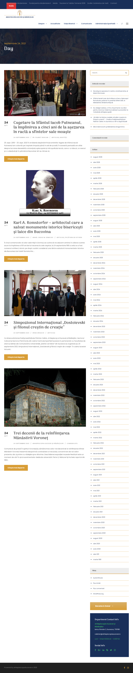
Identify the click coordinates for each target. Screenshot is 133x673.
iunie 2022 (96, 422)
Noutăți (63, 137)
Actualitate (55, 23)
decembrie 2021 (99, 454)
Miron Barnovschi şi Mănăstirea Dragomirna (108, 127)
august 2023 (97, 348)
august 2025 (97, 221)
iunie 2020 (97, 549)
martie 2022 (97, 438)
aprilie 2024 (97, 305)
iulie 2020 (96, 544)
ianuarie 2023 (98, 385)
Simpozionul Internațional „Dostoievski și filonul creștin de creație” (49, 325)
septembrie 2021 (99, 469)
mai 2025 (96, 236)
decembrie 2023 (99, 326)
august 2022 (97, 411)
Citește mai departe (16, 159)
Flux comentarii (98, 588)
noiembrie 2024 (99, 268)
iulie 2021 (96, 480)
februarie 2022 (98, 443)
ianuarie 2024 (98, 321)
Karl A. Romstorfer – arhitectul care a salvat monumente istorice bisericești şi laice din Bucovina (48, 227)
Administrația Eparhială (105, 23)
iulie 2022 (96, 416)
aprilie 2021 (97, 496)
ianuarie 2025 (98, 258)
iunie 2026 (97, 168)
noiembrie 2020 (99, 522)
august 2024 (97, 284)
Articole (55, 137)
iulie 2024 (96, 289)
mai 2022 (96, 427)
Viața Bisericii (69, 23)
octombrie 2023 (99, 337)
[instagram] (115, 650)
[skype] (107, 650)
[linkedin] (103, 650)
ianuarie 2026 (98, 194)
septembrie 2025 (99, 215)
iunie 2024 (97, 295)
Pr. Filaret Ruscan (40, 137)
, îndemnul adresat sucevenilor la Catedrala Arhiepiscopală (110, 110)
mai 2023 (96, 364)
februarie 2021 (98, 507)
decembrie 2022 (99, 390)
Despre (41, 23)
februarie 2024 (98, 316)
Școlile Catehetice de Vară (97, 3)
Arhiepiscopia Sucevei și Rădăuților (48, 443)
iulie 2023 (96, 353)
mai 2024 (96, 300)
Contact (113, 3)
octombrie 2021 (98, 464)
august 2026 (97, 157)
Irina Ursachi (38, 333)
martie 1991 (97, 559)
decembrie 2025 (99, 199)
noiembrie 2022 (98, 395)
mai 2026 (96, 173)
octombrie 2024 (99, 273)
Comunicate (86, 23)
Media (55, 3)
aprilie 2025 (97, 242)
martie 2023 (97, 374)
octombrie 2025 (99, 210)
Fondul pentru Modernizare (17, 3)
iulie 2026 (96, 162)
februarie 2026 (98, 189)
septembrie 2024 (99, 279)
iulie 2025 (96, 226)
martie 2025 (97, 247)
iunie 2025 (96, 231)
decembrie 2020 (99, 517)
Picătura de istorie (73, 237)
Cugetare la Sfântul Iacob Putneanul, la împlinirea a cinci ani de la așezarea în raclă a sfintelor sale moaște (49, 127)
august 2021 (97, 475)
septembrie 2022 (99, 406)
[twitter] (111, 650)
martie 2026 (97, 183)
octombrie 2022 (99, 401)
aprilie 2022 (97, 432)
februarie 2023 (98, 379)
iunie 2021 (96, 485)
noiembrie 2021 (98, 459)
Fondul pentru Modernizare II (40, 3)
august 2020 (97, 538)
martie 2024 (97, 311)
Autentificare (98, 578)
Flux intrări (96, 583)
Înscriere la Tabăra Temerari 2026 (72, 3)
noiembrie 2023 (98, 332)
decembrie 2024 (99, 263)
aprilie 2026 (97, 178)
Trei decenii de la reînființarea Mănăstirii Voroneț (42, 435)
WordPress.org (98, 594)
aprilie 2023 (97, 369)
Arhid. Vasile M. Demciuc (43, 237)
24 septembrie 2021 (21, 137)
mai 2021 (96, 491)
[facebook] (95, 650)
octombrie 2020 (99, 528)
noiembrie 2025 (98, 205)
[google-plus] (99, 650)
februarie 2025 (98, 252)
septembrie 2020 (99, 533)
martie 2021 (97, 501)
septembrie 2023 (99, 342)
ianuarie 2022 (98, 448)
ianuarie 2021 (97, 512)
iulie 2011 (96, 554)
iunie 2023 (96, 358)
